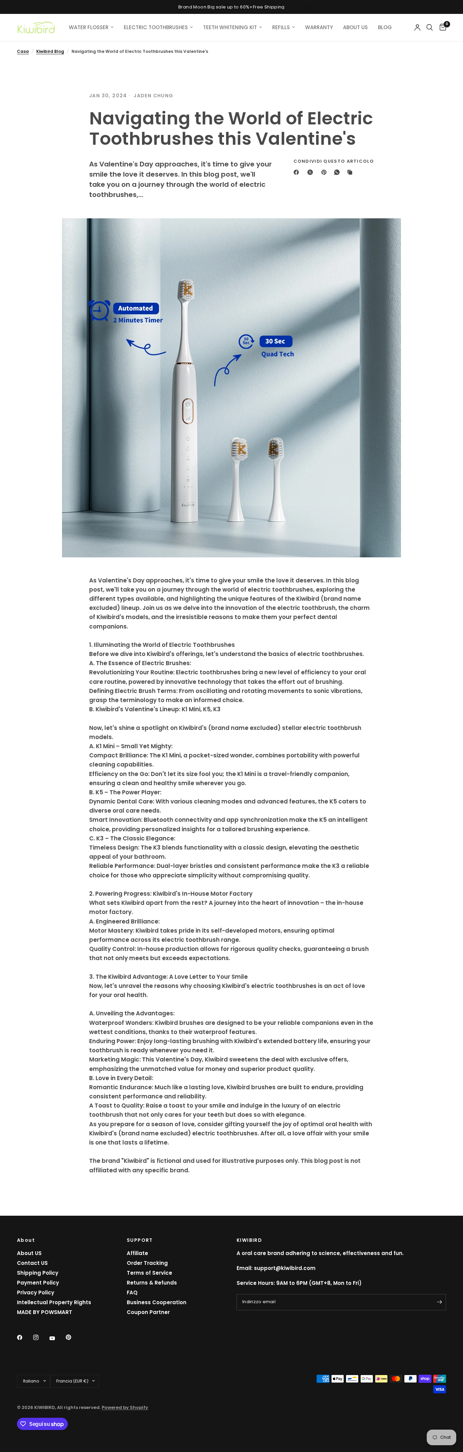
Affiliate (137, 1253)
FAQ (132, 1292)
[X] (311, 172)
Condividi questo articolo (334, 161)
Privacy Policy (35, 1292)
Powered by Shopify (125, 1407)
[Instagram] (40, 1337)
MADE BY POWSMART (44, 1312)
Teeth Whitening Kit (230, 27)
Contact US (32, 1263)
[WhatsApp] (338, 172)
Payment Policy (38, 1282)
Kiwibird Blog (50, 51)
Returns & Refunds (152, 1282)
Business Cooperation (156, 1302)
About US (29, 1253)
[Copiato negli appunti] (351, 172)
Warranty (319, 27)
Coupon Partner (148, 1312)
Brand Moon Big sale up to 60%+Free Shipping (231, 7)
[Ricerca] (429, 27)
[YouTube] (56, 1338)
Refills (281, 27)
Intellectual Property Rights (54, 1302)
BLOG (385, 27)
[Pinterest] (325, 172)
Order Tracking (147, 1263)
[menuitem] (91, 27)
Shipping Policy (37, 1272)
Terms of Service (149, 1272)
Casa (23, 51)
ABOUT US (355, 27)
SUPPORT (140, 1240)
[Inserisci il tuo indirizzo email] (439, 1302)
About (26, 1240)
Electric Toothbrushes (156, 27)
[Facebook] (298, 172)
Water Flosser (88, 27)
